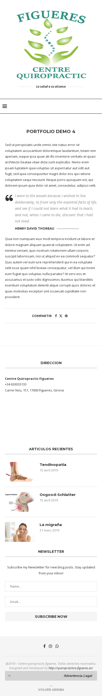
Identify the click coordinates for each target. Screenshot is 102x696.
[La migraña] (20, 532)
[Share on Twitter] (60, 315)
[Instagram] (50, 646)
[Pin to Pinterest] (66, 315)
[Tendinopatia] (20, 472)
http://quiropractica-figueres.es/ (71, 668)
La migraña (51, 524)
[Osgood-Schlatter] (20, 502)
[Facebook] (44, 646)
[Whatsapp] (57, 646)
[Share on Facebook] (56, 315)
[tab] (51, 676)
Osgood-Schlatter (58, 494)
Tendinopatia (53, 464)
